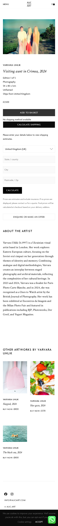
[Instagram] (12, 494)
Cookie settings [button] (24, 521)
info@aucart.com (15, 500)
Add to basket (29, 112)
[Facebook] (6, 494)
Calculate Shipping (29, 124)
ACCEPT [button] (39, 521)
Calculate (12, 190)
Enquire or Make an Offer (29, 217)
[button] (6, 3)
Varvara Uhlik (12, 65)
